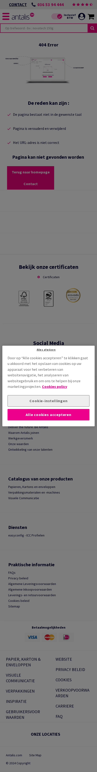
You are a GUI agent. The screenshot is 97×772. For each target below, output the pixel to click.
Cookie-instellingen (48, 400)
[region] (48, 386)
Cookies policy (54, 386)
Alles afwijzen (46, 349)
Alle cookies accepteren (48, 414)
